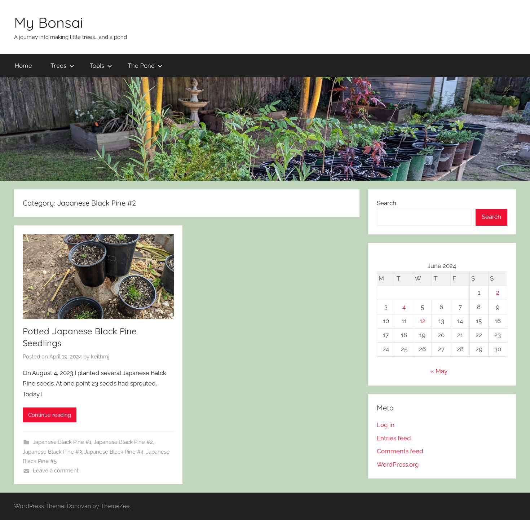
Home (23, 65)
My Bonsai (48, 22)
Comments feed (400, 451)
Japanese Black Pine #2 (123, 442)
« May (438, 371)
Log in (385, 424)
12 (422, 321)
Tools (97, 65)
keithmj (100, 356)
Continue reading (49, 415)
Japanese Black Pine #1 (62, 442)
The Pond (141, 65)
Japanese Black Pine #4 (113, 452)
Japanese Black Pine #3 (52, 452)
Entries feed (394, 438)
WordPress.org (398, 464)
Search (386, 203)
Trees (58, 65)
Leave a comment (56, 470)
